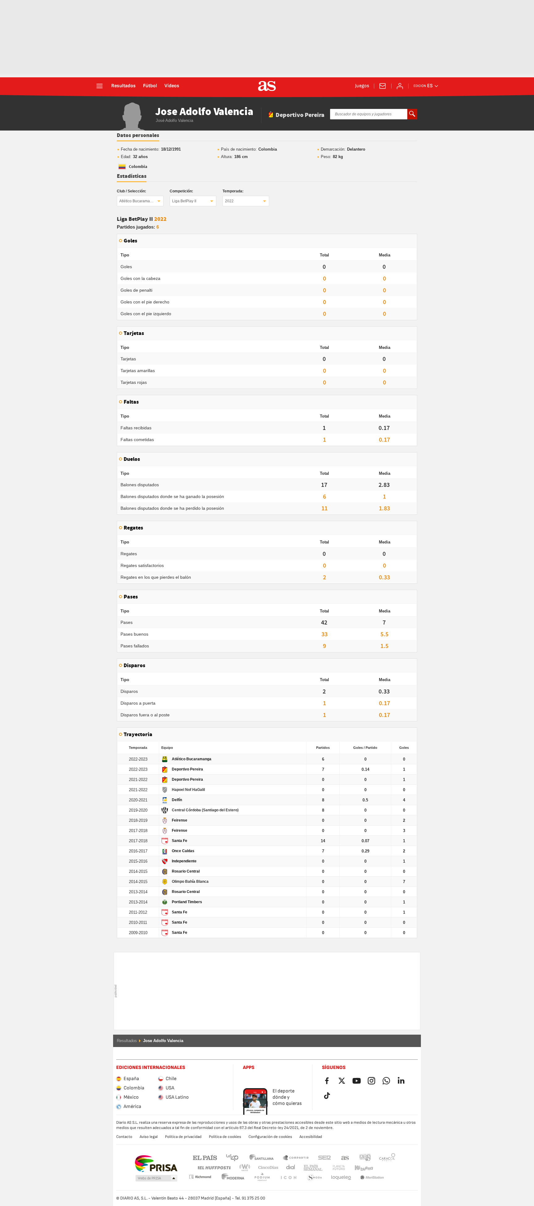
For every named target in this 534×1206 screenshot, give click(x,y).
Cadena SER (324, 1157)
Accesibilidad (310, 1136)
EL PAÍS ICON (262, 1178)
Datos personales (138, 135)
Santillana (261, 1157)
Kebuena (360, 1168)
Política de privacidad (183, 1136)
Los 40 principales (232, 1157)
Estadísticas (131, 176)
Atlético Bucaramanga (137, 201)
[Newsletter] (382, 86)
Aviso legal (149, 1136)
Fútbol (150, 86)
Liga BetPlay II (184, 201)
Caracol (387, 1157)
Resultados (123, 86)
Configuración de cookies (270, 1136)
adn (365, 1157)
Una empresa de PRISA (156, 1163)
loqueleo (315, 1178)
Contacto (124, 1136)
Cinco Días (266, 1168)
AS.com (345, 1157)
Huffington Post (214, 1168)
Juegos (362, 86)
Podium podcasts (233, 1178)
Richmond (385, 1168)
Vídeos (171, 86)
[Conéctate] (400, 86)
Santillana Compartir (296, 1157)
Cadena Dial (289, 1168)
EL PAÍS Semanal (311, 1168)
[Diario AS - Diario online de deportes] (267, 86)
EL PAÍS (204, 1157)
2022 (229, 201)
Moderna (200, 1177)
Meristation (341, 1178)
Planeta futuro (334, 1168)
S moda (288, 1178)
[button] (156, 1178)
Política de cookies (225, 1136)
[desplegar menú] (99, 86)
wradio (246, 1168)
